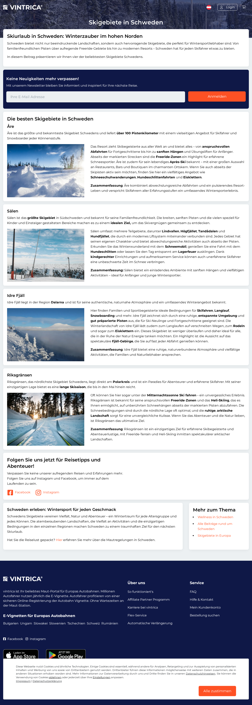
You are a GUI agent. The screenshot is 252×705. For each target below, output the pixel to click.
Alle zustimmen (217, 691)
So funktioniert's (140, 592)
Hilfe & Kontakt (201, 599)
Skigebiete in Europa (214, 535)
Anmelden (217, 96)
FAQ (193, 592)
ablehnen (55, 677)
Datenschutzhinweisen (200, 673)
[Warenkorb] (244, 7)
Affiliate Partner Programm (149, 599)
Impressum (23, 681)
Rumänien (109, 623)
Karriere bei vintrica (143, 607)
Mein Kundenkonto (205, 607)
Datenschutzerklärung (47, 681)
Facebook (23, 492)
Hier (59, 540)
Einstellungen (101, 677)
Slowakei (41, 623)
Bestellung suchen (205, 615)
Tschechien (76, 623)
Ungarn (26, 623)
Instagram (51, 492)
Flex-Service (137, 615)
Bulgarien (11, 623)
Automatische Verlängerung (150, 623)
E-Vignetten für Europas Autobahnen (39, 615)
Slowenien (57, 623)
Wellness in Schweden (215, 517)
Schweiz (93, 623)
